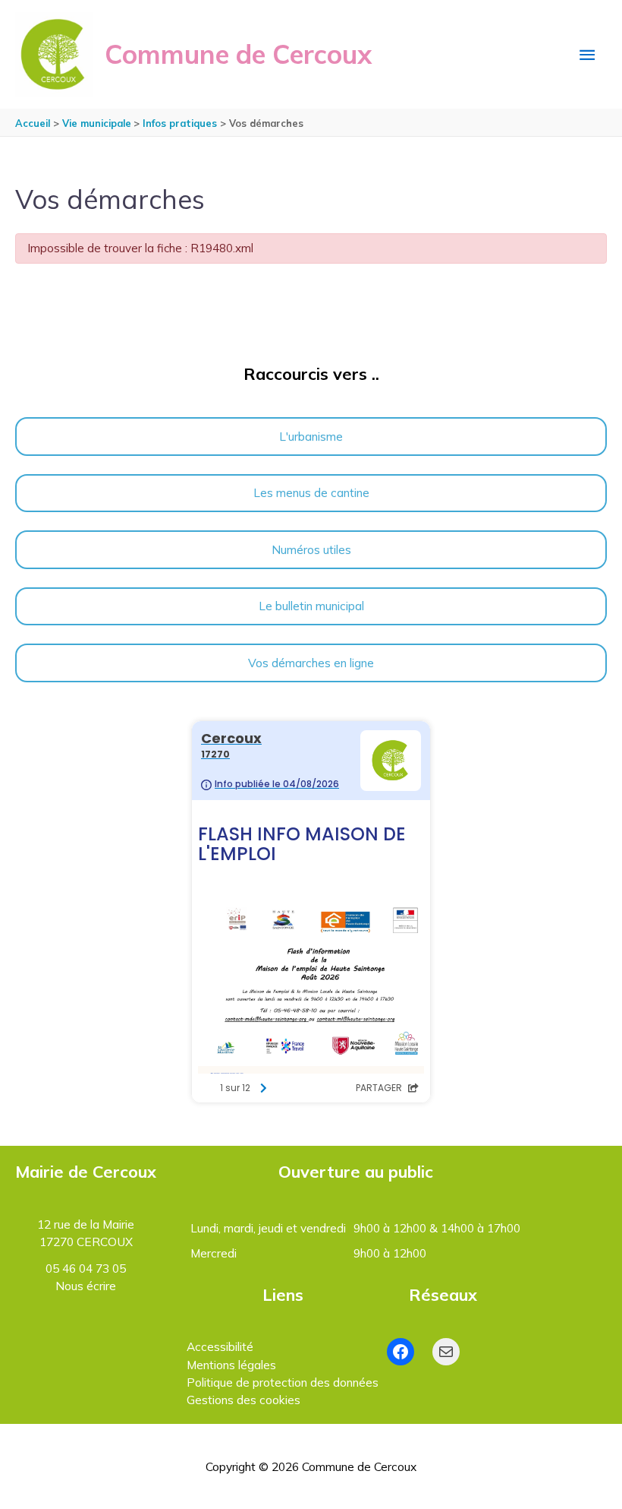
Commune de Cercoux (238, 54)
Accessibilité (220, 1346)
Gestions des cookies (243, 1399)
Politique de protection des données (283, 1382)
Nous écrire (85, 1285)
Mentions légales (231, 1364)
